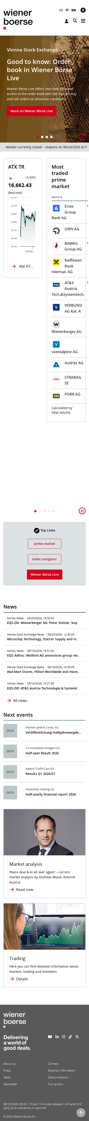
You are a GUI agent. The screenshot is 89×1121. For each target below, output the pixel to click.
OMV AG (72, 228)
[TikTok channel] (70, 1036)
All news (20, 700)
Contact (53, 1064)
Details (22, 978)
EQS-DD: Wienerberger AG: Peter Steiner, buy (42, 623)
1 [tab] (37, 137)
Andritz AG (74, 362)
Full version (55, 1084)
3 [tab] (46, 137)
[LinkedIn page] (57, 1036)
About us (9, 1064)
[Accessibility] (83, 10)
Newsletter (10, 1084)
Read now (24, 889)
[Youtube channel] (50, 1036)
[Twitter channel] (77, 1036)
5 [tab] (53, 511)
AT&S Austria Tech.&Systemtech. (68, 288)
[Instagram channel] (63, 1036)
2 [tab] (42, 137)
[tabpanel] (44, 89)
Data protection (58, 1077)
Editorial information (61, 1070)
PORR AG (73, 394)
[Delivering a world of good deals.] (16, 1044)
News (6, 1077)
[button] (82, 137)
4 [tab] (51, 137)
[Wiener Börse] (18, 19)
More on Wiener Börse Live (31, 111)
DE (61, 10)
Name (55, 197)
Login (67, 21)
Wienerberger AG (67, 331)
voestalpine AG (65, 351)
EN (73, 10)
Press (7, 1070)
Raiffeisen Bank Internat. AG (67, 266)
